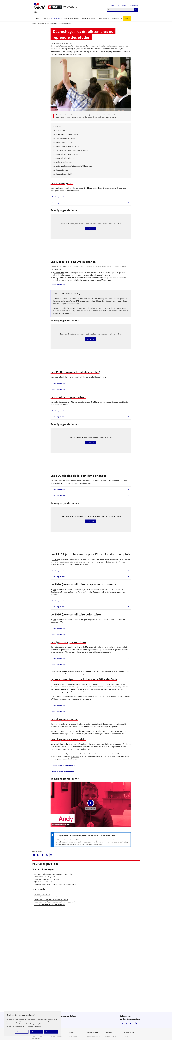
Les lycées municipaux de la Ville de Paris (50, 899)
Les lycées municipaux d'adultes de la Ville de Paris (72, 166)
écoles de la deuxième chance (65, 480)
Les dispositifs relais (60, 170)
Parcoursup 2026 (73, 1036)
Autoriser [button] (90, 229)
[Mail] (38, 855)
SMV (54, 619)
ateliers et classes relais (103, 724)
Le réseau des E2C (41, 894)
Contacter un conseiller (71, 18)
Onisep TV (113, 5)
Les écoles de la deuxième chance (66, 146)
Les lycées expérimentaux (62, 162)
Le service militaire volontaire (64, 158)
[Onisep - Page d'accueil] (55, 7)
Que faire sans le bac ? (43, 882)
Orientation (41, 23)
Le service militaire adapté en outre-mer (68, 154)
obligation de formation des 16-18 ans (69, 840)
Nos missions (134, 5)
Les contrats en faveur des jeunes (47, 879)
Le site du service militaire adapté (47, 897)
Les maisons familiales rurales (64, 138)
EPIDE (54, 559)
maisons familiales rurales (63, 377)
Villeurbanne (59, 272)
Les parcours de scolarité (93, 1036)
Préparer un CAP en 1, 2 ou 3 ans (46, 876)
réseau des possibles (105, 308)
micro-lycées (58, 188)
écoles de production (61, 402)
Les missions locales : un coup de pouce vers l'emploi (55, 884)
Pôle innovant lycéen (74, 308)
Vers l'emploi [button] (103, 18)
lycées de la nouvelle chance (75, 267)
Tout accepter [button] (51, 1032)
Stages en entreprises (110, 1036)
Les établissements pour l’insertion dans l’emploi (71, 150)
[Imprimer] (34, 855)
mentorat (75, 756)
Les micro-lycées (59, 130)
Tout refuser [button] (36, 1032)
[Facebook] (51, 855)
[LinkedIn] (42, 855)
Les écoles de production (62, 142)
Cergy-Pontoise (60, 277)
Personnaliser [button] (21, 1032)
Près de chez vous (117, 18)
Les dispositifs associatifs (62, 174)
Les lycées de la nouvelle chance (65, 134)
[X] (47, 855)
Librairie (123, 5)
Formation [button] (37, 18)
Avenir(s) (127, 18)
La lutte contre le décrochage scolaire (49, 904)
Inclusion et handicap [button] (88, 18)
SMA (54, 589)
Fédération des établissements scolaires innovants (53, 902)
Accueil (34, 23)
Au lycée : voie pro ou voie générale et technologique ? (55, 874)
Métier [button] (46, 18)
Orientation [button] (56, 18)
